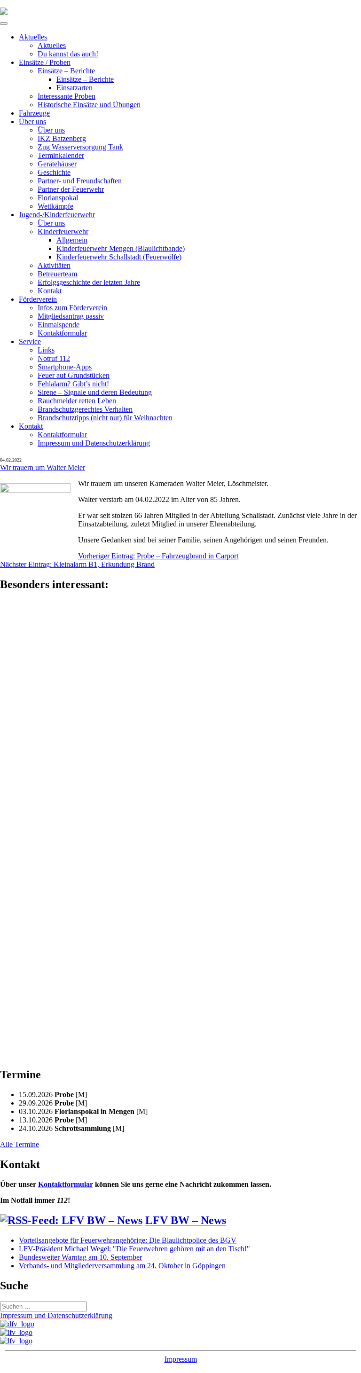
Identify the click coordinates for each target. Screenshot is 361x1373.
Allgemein (71, 240)
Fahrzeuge (34, 113)
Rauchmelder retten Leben (77, 401)
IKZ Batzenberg (62, 138)
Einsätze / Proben (45, 62)
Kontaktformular (62, 333)
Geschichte (54, 172)
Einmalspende (58, 325)
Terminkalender (61, 155)
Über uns (32, 122)
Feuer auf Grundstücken (74, 375)
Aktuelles (33, 37)
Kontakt (50, 291)
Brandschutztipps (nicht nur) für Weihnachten (105, 418)
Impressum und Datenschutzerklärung (94, 443)
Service (30, 341)
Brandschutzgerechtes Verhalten (85, 409)
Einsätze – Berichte (66, 71)
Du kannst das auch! (68, 54)
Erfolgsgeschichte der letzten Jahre (89, 282)
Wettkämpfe (55, 206)
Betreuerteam (57, 274)
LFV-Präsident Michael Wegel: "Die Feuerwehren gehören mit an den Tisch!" (134, 1249)
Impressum (181, 1359)
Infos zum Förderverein (72, 308)
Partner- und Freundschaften (80, 181)
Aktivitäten (54, 265)
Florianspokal (58, 198)
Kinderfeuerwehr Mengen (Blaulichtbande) (120, 248)
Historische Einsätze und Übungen (89, 105)
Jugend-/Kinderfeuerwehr (57, 215)
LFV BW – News (185, 1220)
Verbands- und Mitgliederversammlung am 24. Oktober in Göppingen (122, 1266)
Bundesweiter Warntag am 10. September (80, 1257)
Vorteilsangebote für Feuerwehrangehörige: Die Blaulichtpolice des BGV (127, 1240)
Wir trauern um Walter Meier (42, 467)
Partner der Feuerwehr (71, 189)
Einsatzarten (74, 88)
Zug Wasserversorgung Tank (80, 147)
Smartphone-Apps (65, 367)
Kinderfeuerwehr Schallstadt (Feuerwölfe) (118, 257)
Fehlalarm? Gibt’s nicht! (73, 384)
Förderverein (38, 299)
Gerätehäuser (57, 164)
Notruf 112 (54, 358)
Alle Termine (19, 1144)
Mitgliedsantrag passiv (71, 316)
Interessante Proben (66, 96)
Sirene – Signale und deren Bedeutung (95, 392)
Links (46, 350)
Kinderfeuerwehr (63, 231)
